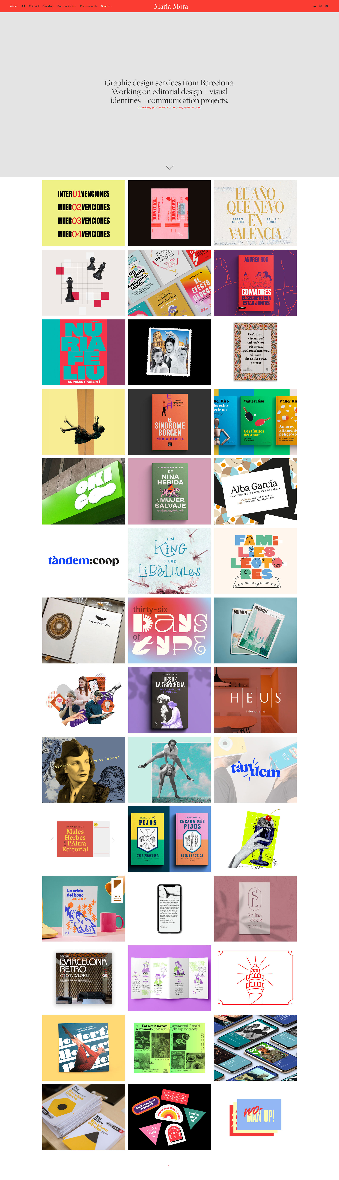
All (23, 6)
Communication (66, 6)
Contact (105, 6)
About (13, 6)
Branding (48, 6)
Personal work (88, 6)
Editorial (34, 6)
